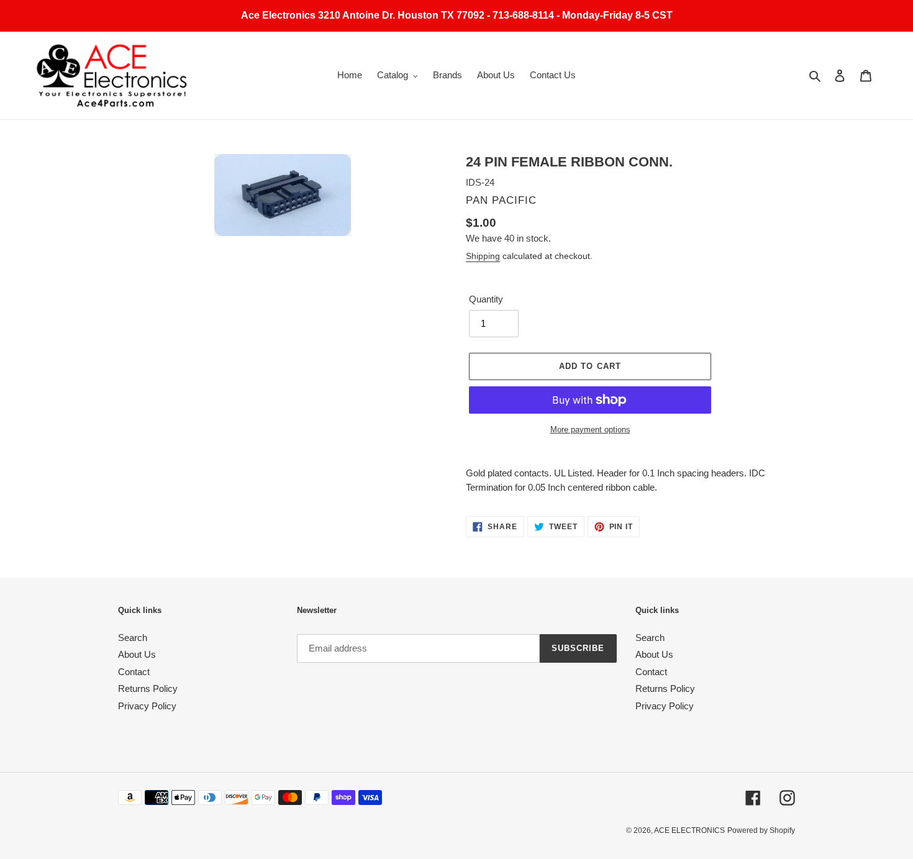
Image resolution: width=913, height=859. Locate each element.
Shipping (483, 256)
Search (132, 637)
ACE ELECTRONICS (689, 830)
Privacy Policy (147, 706)
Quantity (486, 299)
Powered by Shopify (761, 830)
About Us (137, 654)
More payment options (590, 429)
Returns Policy (148, 688)
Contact (134, 671)
